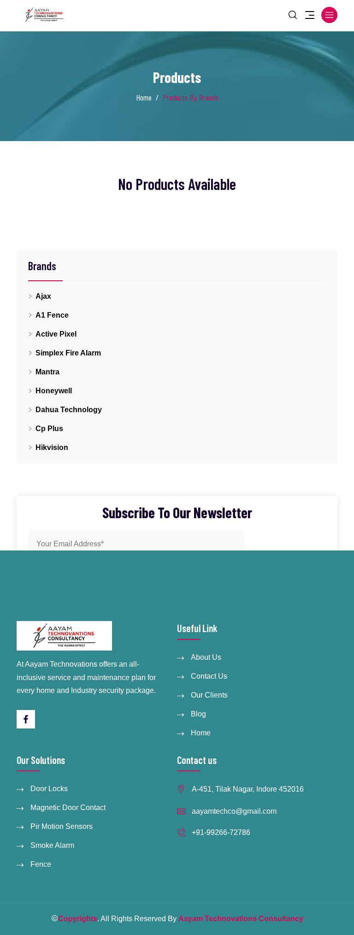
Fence (40, 864)
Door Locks (49, 789)
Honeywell (53, 391)
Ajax (43, 296)
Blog (198, 714)
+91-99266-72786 (221, 832)
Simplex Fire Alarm (68, 353)
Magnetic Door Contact (68, 807)
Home (144, 97)
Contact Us (209, 676)
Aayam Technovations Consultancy (240, 919)
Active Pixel (56, 334)
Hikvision (51, 447)
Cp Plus (49, 428)
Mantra (47, 372)
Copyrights (77, 919)
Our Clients (209, 695)
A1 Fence (52, 315)
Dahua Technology (68, 410)
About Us (206, 657)
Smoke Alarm (52, 845)
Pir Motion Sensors (61, 826)
